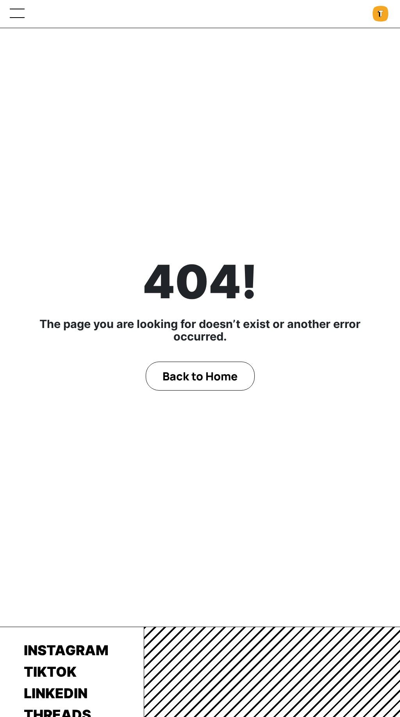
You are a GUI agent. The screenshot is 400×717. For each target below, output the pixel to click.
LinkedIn (56, 693)
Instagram (66, 650)
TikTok (50, 671)
